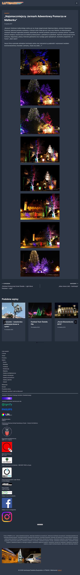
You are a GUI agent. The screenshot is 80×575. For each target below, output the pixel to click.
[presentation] (13, 310)
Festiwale (5, 364)
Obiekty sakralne (7, 379)
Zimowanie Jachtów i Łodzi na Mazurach (12, 391)
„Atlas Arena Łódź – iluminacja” (68, 285)
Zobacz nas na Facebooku (8, 496)
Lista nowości (5, 351)
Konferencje (6, 368)
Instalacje (5, 366)
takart (60, 570)
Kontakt (4, 386)
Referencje (4, 384)
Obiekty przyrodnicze (8, 377)
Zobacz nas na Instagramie (9, 509)
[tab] (36, 342)
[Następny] (75, 322)
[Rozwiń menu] (76, 3)
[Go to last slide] (4, 322)
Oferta (3, 355)
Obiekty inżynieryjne (8, 375)
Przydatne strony (6, 389)
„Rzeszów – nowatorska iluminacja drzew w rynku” (13, 324)
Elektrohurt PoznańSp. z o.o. (7, 454)
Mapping (5, 371)
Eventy (4, 362)
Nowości (6, 13)
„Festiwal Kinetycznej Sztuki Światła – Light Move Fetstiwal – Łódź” (17, 286)
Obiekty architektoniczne (9, 373)
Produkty (4, 357)
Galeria (3, 360)
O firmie (4, 353)
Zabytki (5, 382)
